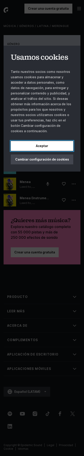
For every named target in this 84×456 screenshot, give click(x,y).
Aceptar (42, 146)
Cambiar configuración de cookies (42, 159)
